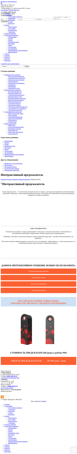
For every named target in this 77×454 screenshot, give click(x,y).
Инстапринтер (13, 130)
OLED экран (12, 122)
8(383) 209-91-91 (12, 376)
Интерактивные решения (13, 90)
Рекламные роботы (11, 167)
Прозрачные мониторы (12, 170)
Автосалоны (12, 47)
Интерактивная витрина (16, 100)
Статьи (10, 22)
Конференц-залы (13, 42)
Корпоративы (12, 30)
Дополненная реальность (16, 95)
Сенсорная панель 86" (15, 110)
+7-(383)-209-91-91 (8, 12)
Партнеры (11, 20)
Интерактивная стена (15, 97)
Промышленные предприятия (17, 50)
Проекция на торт (14, 88)
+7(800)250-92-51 (12, 386)
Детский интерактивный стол (17, 107)
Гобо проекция (13, 81)
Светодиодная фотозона (16, 127)
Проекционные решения (12, 75)
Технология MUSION (15, 118)
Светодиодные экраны (12, 168)
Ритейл (10, 38)
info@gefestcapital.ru (7, 388)
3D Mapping (12, 86)
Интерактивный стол (15, 91)
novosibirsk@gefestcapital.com (10, 10)
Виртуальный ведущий (15, 113)
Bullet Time (11, 125)
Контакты (8, 60)
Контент (7, 59)
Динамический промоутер (16, 78)
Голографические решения (13, 112)
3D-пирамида (12, 120)
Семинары (11, 32)
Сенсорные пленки (14, 105)
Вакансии (11, 23)
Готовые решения (10, 33)
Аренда (7, 54)
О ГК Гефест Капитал (15, 17)
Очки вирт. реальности (15, 132)
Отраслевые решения (11, 35)
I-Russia (43, 401)
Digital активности (10, 123)
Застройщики (12, 49)
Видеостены (8, 165)
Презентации (12, 27)
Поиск (4, 66)
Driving (7, 25)
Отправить (5, 21)
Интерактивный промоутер (17, 98)
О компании (8, 15)
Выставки (11, 43)
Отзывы (7, 55)
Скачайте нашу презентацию (10, 64)
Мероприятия (12, 52)
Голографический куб (15, 117)
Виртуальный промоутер (16, 76)
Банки (10, 45)
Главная (7, 13)
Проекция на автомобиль (16, 83)
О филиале (11, 18)
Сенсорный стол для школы (17, 108)
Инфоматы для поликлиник (13, 163)
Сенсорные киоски (14, 103)
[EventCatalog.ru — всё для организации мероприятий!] (5, 398)
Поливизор (11, 85)
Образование (12, 37)
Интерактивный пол (14, 93)
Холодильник (12, 115)
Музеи (10, 40)
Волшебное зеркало (14, 129)
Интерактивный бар (14, 102)
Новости (7, 57)
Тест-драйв (11, 28)
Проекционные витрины (16, 80)
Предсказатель (13, 134)
